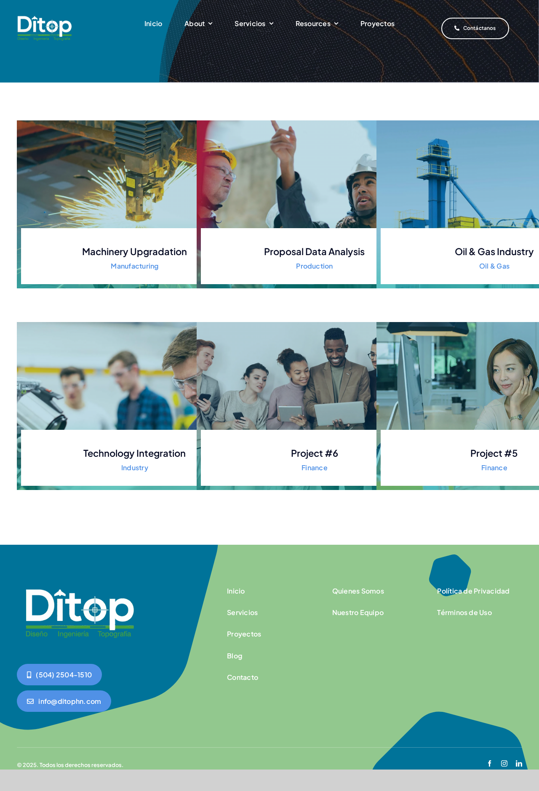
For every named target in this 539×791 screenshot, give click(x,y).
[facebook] (489, 763)
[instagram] (504, 763)
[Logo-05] (44, 16)
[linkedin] (519, 763)
